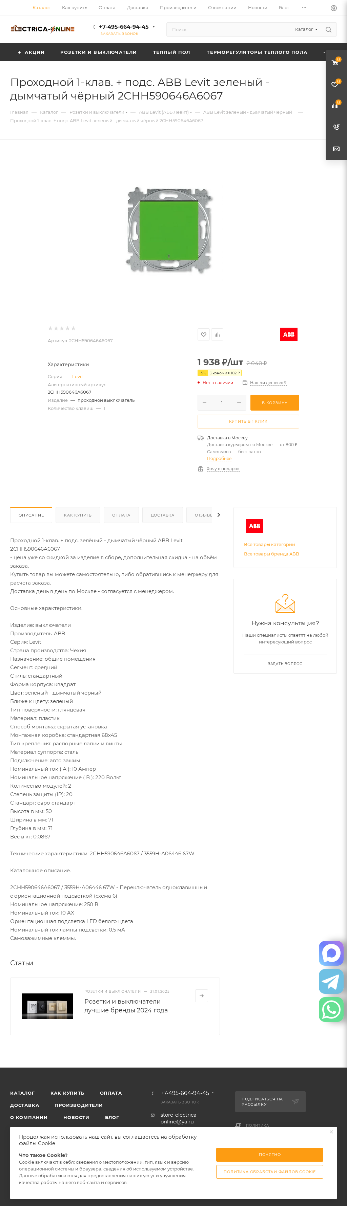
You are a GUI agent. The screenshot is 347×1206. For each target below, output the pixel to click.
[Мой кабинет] (334, 9)
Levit (77, 376)
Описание (31, 515)
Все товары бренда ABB (271, 553)
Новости (76, 1117)
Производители (79, 1105)
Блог (112, 1117)
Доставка (163, 515)
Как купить (78, 515)
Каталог (22, 1093)
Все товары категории (269, 544)
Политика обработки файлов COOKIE (270, 1171)
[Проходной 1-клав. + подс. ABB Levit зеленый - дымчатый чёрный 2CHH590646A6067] (173, 232)
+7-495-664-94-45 (124, 27)
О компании (29, 1117)
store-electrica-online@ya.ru (180, 1118)
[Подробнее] (201, 995)
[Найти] (328, 29)
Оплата (121, 515)
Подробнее (219, 458)
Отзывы (204, 515)
